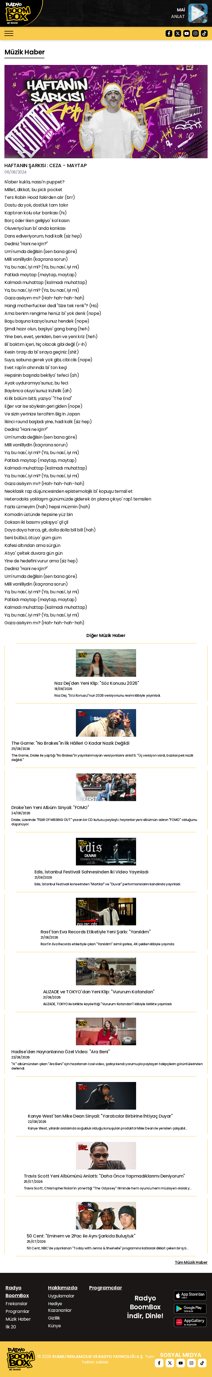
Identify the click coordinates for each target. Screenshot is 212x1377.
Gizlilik (54, 1318)
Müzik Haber (18, 1319)
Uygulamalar (61, 1296)
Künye (54, 1326)
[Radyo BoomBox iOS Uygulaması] (190, 1295)
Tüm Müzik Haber (191, 1262)
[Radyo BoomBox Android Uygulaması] (190, 1309)
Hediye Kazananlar (59, 1306)
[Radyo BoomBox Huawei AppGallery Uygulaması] (190, 1322)
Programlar (18, 1311)
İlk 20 (11, 1327)
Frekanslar (17, 1303)
